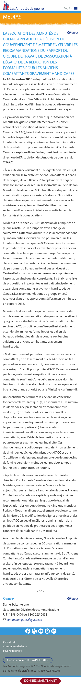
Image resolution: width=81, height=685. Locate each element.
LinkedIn (53, 631)
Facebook (27, 631)
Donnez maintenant (40, 680)
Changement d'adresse (15, 646)
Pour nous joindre (12, 651)
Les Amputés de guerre (23, 6)
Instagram (47, 631)
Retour (74, 32)
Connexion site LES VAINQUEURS (27, 660)
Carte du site (9, 642)
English (68, 8)
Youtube (40, 631)
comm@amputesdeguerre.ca (24, 620)
